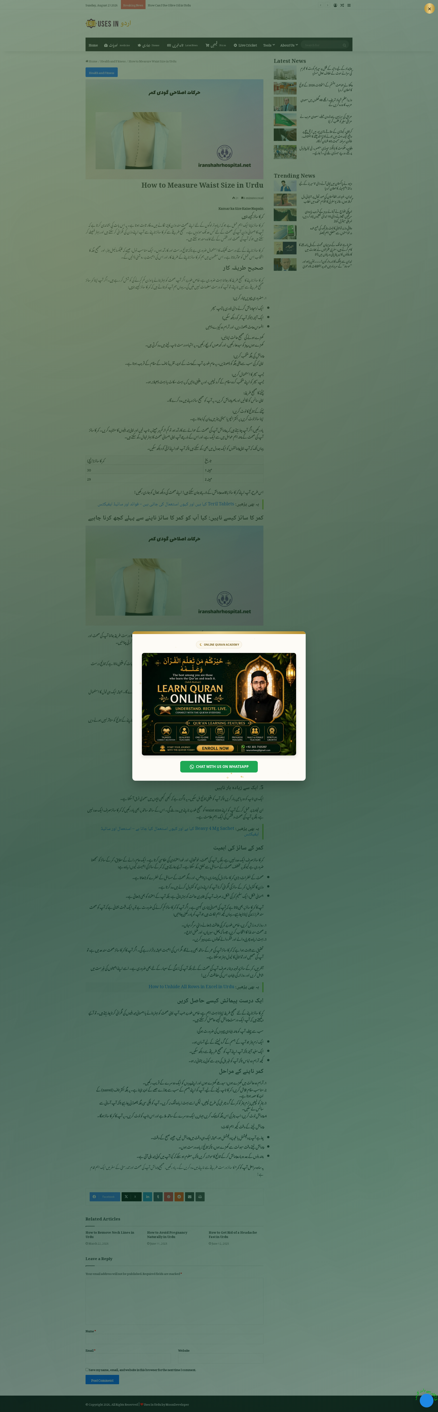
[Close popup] (429, 8)
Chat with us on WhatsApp (222, 766)
